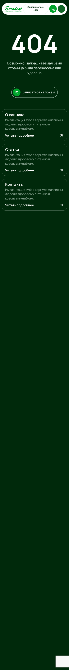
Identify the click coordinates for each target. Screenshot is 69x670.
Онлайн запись (35, 8)
